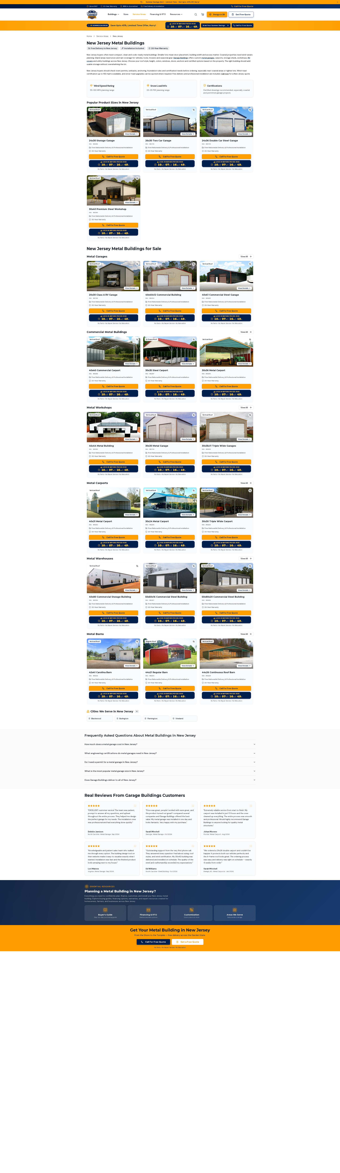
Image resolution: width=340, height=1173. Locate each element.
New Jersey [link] (118, 36)
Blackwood (96, 718)
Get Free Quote (243, 14)
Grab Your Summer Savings (214, 25)
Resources (175, 14)
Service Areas (102, 36)
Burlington (123, 718)
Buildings (112, 14)
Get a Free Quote (189, 941)
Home (89, 36)
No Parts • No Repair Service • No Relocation (113, 169)
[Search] (195, 14)
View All (244, 256)
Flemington (152, 718)
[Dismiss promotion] (337, 2)
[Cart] (202, 14)
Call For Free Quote (243, 6)
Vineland (179, 718)
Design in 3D (219, 14)
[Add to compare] (137, 110)
